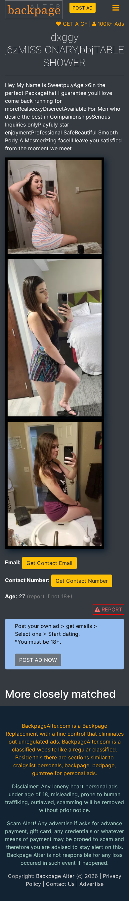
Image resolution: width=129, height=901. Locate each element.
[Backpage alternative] (34, 9)
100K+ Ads (110, 23)
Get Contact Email (49, 563)
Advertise (91, 884)
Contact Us (60, 884)
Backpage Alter (55, 876)
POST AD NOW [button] (38, 660)
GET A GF (74, 23)
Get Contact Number (82, 580)
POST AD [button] (82, 8)
